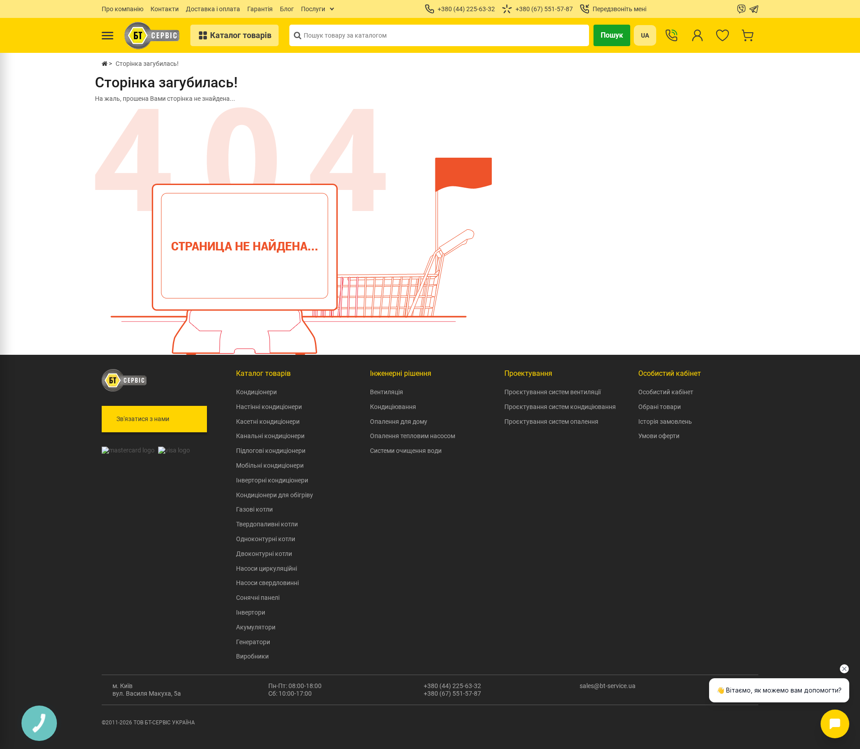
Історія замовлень (665, 421)
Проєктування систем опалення (551, 421)
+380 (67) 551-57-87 (452, 693)
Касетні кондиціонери (268, 421)
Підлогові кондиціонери (270, 450)
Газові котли (254, 509)
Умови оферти (658, 435)
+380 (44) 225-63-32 (452, 685)
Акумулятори (255, 627)
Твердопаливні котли (267, 524)
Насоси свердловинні (267, 582)
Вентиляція (386, 392)
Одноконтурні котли (265, 538)
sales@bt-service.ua (608, 685)
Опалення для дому (398, 421)
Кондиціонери (256, 392)
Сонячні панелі (258, 597)
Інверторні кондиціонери (272, 480)
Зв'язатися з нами (142, 418)
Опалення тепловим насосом (412, 435)
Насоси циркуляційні (266, 568)
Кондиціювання (393, 406)
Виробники (252, 656)
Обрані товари (659, 406)
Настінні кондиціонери (269, 406)
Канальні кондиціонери (270, 435)
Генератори (253, 642)
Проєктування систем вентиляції (552, 392)
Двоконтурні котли (264, 553)
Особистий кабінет (665, 392)
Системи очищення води (406, 450)
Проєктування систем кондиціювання (560, 406)
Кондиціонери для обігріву (274, 495)
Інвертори (250, 612)
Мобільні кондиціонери (270, 465)
